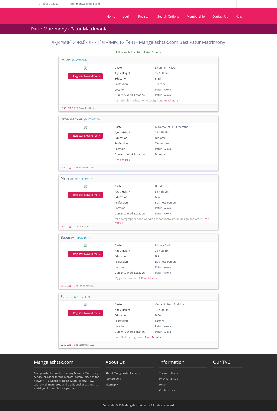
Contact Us (220, 16)
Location (120, 89)
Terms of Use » (168, 373)
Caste (118, 67)
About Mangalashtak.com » (123, 373)
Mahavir (76, 178)
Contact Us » (113, 379)
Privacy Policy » (168, 379)
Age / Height (122, 73)
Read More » (172, 100)
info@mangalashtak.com (83, 3)
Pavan (74, 60)
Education (121, 78)
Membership (196, 16)
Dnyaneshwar (80, 119)
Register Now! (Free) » (86, 76)
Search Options (168, 16)
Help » (163, 384)
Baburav (76, 237)
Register (144, 16)
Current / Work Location (130, 95)
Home (111, 16)
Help (239, 16)
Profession (121, 84)
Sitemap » (112, 384)
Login (127, 16)
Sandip (75, 296)
